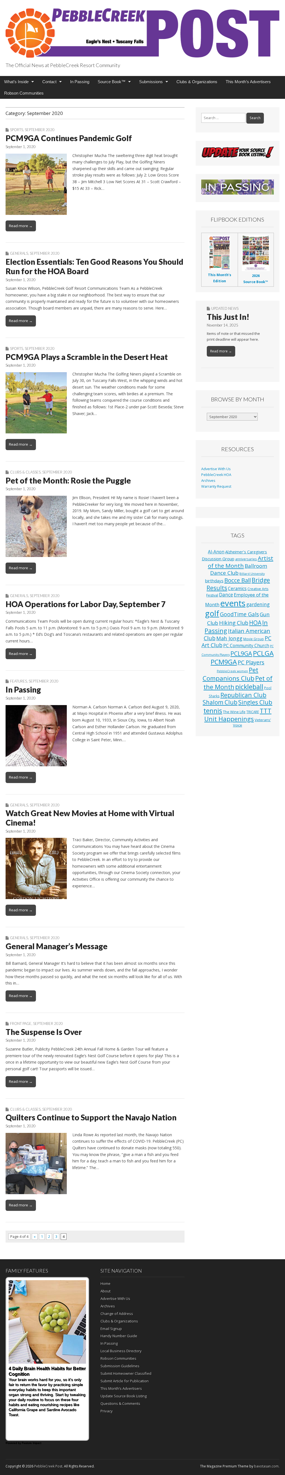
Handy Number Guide (118, 1335)
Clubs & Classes (25, 472)
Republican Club (243, 695)
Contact (49, 81)
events (232, 603)
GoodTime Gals (239, 614)
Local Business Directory (121, 1350)
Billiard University (252, 574)
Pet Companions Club (230, 674)
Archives (208, 480)
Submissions (151, 81)
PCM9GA (224, 661)
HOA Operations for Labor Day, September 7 (86, 604)
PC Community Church (246, 645)
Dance (226, 594)
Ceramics (237, 588)
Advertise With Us (216, 469)
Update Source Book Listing (123, 1395)
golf (212, 613)
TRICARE (252, 712)
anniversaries (246, 559)
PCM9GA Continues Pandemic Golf (69, 138)
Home (105, 1283)
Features (18, 681)
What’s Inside (16, 81)
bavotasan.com (266, 1466)
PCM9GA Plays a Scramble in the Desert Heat (87, 357)
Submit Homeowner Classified (125, 1373)
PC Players (251, 662)
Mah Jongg (229, 638)
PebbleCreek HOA (216, 474)
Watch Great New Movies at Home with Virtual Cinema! (90, 817)
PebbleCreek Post (48, 1466)
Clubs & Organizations (196, 81)
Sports (16, 129)
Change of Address (116, 1313)
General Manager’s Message (56, 946)
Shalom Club (220, 702)
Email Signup (111, 1328)
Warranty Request (216, 486)
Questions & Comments (120, 1403)
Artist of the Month (240, 562)
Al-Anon (216, 552)
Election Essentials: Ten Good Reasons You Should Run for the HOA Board (94, 266)
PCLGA (263, 653)
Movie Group (253, 639)
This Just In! (228, 316)
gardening (258, 604)
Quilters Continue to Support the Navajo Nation (91, 1117)
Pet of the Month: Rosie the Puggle (68, 480)
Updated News (225, 308)
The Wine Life (234, 712)
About (105, 1291)
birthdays (214, 580)
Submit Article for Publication (124, 1380)
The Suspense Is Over (44, 1032)
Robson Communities (24, 93)
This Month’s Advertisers (248, 81)
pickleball (249, 686)
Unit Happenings (229, 719)
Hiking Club (233, 623)
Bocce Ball (237, 580)
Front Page (20, 1023)
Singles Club (255, 702)
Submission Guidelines (119, 1365)
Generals (19, 253)
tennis (212, 710)
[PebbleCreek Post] (142, 30)
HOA (255, 623)
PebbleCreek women (232, 671)
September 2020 (40, 129)
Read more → (21, 225)
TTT (265, 710)
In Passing (79, 81)
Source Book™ (112, 81)
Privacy (106, 1410)
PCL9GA (241, 653)
